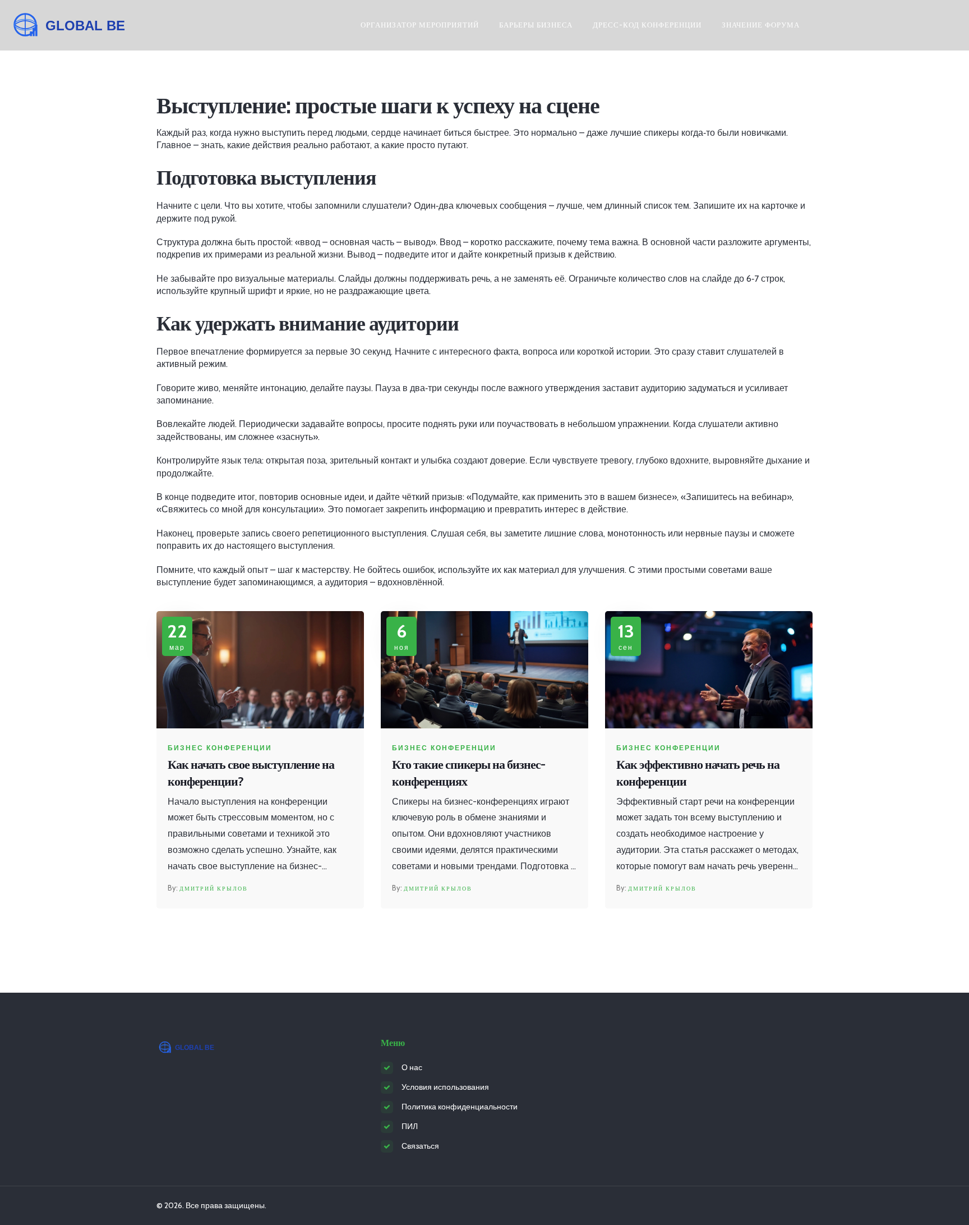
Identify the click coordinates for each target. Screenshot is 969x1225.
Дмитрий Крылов (213, 888)
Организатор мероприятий (420, 24)
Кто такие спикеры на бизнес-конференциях (468, 773)
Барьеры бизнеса (536, 24)
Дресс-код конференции (647, 24)
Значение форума (761, 24)
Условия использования (445, 1087)
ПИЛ (410, 1126)
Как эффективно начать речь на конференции (697, 773)
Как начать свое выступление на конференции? (251, 773)
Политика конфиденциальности (460, 1107)
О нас (412, 1067)
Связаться (420, 1146)
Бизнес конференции (220, 748)
